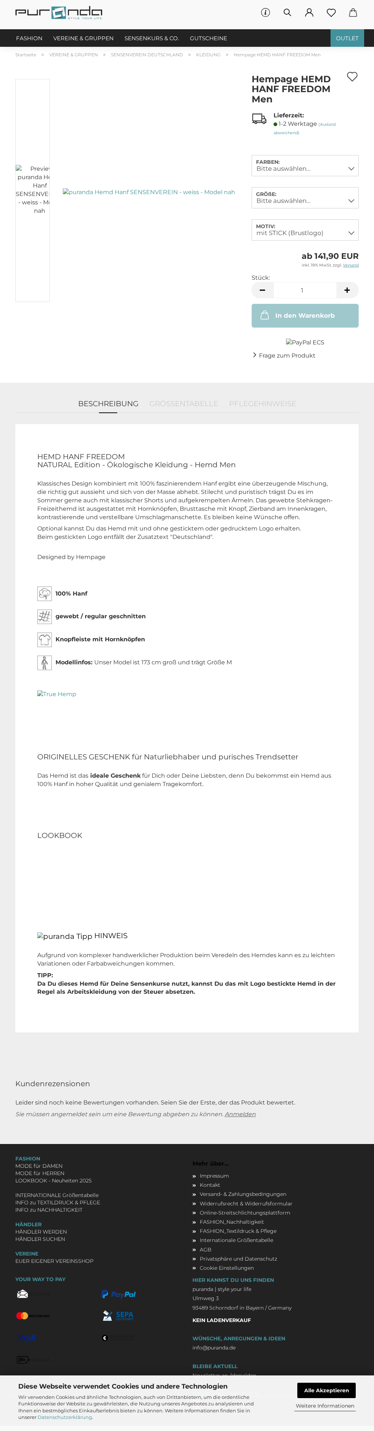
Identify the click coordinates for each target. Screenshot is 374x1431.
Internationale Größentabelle (236, 1240)
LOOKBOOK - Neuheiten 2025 (53, 1180)
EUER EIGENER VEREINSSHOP (54, 1261)
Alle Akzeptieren (326, 1390)
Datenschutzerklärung (65, 1417)
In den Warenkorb (305, 315)
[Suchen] (287, 13)
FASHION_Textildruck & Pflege (238, 1231)
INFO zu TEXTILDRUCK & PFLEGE (57, 1202)
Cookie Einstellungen (227, 1268)
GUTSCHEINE (208, 38)
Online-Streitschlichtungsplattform (245, 1212)
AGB (205, 1249)
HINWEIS (109, 936)
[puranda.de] (61, 13)
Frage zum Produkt (287, 355)
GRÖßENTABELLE (183, 403)
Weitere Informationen (325, 1405)
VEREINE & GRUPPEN (83, 38)
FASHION (29, 38)
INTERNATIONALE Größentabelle (57, 1195)
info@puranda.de (214, 1347)
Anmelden (240, 1114)
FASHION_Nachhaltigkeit (232, 1222)
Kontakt (210, 1185)
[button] (309, 13)
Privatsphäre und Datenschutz (238, 1259)
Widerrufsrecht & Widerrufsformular (246, 1203)
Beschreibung (108, 403)
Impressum (214, 1176)
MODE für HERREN (39, 1173)
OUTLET (347, 38)
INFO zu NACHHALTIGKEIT (49, 1210)
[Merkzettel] (331, 13)
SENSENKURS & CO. (152, 38)
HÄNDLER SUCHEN (40, 1239)
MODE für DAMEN (38, 1166)
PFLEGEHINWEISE (262, 403)
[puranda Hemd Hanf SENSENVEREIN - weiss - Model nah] (149, 191)
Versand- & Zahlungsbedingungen (243, 1194)
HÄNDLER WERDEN (41, 1231)
